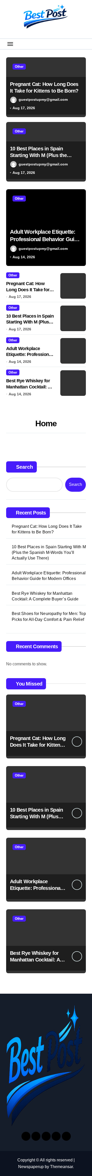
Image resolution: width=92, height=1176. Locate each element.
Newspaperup (31, 1166)
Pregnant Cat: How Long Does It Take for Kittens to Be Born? (27, 289)
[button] (81, 230)
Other (19, 67)
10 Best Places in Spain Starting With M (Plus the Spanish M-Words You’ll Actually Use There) (49, 553)
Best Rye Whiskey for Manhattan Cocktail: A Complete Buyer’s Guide (40, 239)
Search (24, 467)
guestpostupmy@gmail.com (43, 99)
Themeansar (61, 1166)
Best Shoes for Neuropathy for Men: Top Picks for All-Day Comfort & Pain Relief (49, 616)
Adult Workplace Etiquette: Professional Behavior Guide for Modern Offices (49, 576)
